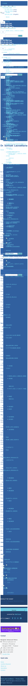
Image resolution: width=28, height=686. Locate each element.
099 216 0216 (9, 11)
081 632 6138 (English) (7, 27)
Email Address (5, 603)
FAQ (3, 22)
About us (3, 666)
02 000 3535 (9, 10)
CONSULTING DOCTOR (10, 578)
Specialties (4, 668)
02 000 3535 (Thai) (6, 23)
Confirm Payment (6, 664)
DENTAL (5, 588)
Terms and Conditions (7, 679)
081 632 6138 (8, 14)
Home (2, 150)
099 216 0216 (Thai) (6, 25)
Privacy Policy (20, 679)
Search (3, 36)
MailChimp (18, 614)
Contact (3, 670)
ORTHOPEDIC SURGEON (10, 568)
